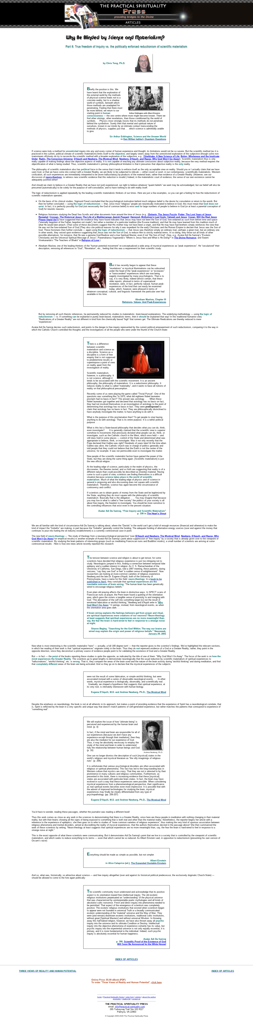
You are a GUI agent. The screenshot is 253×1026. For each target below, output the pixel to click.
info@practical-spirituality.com (130, 1006)
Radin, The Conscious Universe (56, 159)
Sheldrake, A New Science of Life (161, 156)
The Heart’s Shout (156, 513)
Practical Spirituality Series (113, 997)
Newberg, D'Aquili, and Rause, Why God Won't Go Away (149, 159)
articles (138, 997)
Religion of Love (90, 240)
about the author (149, 997)
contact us (136, 999)
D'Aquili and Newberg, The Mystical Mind (96, 159)
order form (130, 997)
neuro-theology (54, 177)
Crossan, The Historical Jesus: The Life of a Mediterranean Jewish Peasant (89, 217)
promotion (117, 999)
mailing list (126, 999)
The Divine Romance (185, 237)
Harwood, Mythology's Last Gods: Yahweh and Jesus (158, 217)
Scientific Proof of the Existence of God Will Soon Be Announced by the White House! (141, 942)
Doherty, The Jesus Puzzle (163, 214)
